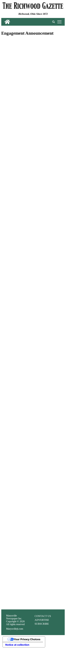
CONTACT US (43, 616)
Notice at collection (17, 644)
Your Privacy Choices (27, 639)
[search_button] (53, 22)
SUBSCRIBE (42, 623)
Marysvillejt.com (14, 628)
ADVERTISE (42, 620)
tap (58, 21)
